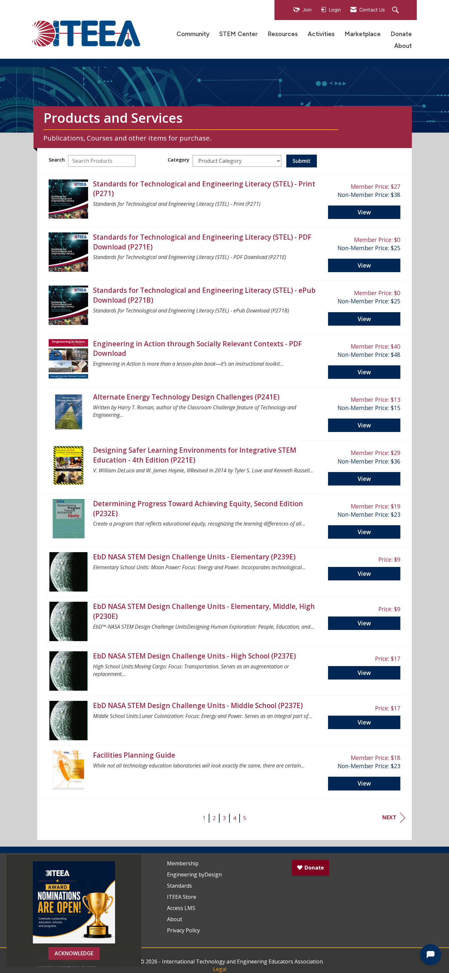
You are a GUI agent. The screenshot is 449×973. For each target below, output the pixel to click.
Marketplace (362, 34)
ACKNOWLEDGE (74, 953)
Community (193, 34)
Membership (183, 863)
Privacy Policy (183, 930)
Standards (179, 885)
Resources (283, 34)
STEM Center (238, 34)
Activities (321, 34)
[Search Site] (396, 10)
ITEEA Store (181, 896)
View (364, 212)
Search (57, 160)
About (403, 46)
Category (178, 160)
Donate (401, 34)
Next (389, 817)
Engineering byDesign (194, 874)
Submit (302, 160)
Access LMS (181, 908)
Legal (219, 969)
